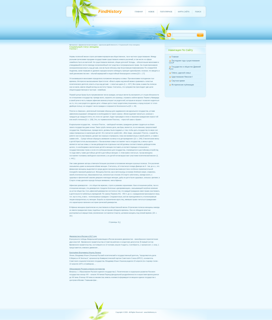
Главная (139, 12)
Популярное (166, 12)
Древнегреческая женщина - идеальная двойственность (98, 45)
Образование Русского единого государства (87, 269)
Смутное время (178, 81)
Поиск (198, 12)
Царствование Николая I (182, 77)
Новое (151, 12)
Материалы (73, 45)
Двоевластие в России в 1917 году (83, 236)
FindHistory (110, 11)
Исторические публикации (183, 85)
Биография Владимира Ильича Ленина (85, 253)
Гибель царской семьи (181, 73)
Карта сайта (183, 12)
